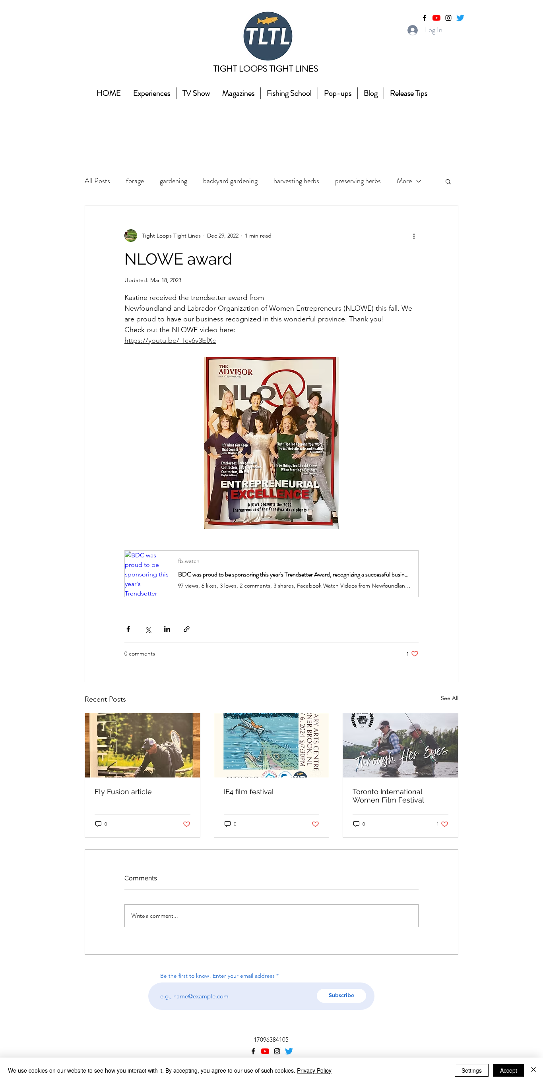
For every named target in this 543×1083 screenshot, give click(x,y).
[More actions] (414, 235)
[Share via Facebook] (128, 629)
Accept (508, 1070)
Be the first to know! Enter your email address (218, 976)
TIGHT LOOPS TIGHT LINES (265, 68)
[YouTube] (436, 18)
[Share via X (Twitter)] (147, 629)
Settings (472, 1070)
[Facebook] (425, 18)
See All (449, 698)
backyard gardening (230, 181)
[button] (448, 181)
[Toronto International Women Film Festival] (400, 745)
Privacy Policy (314, 1070)
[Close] (533, 1070)
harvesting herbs (296, 181)
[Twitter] (460, 18)
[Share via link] (186, 629)
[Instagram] (448, 18)
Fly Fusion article (123, 791)
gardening (173, 181)
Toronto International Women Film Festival (388, 795)
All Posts (97, 181)
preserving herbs (358, 181)
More (404, 181)
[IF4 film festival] (271, 745)
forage (135, 181)
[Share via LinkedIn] (167, 629)
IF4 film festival (249, 791)
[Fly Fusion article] (142, 745)
